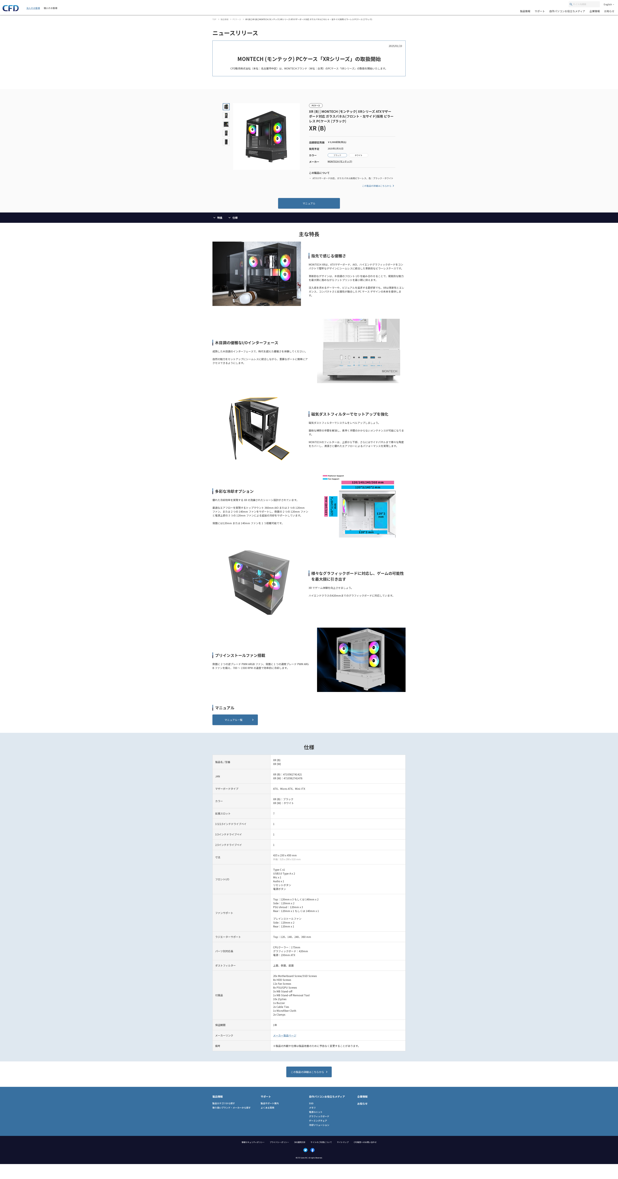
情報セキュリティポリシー (253, 1142)
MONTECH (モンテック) (340, 161)
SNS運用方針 (299, 1142)
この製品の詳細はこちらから (376, 185)
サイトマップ (343, 1142)
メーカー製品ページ (284, 1035)
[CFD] (11, 10)
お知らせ (609, 11)
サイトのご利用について (321, 1142)
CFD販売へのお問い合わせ (365, 1142)
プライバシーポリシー (279, 1142)
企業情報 (595, 11)
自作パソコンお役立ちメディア (567, 11)
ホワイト (358, 155)
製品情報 (525, 11)
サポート (540, 11)
